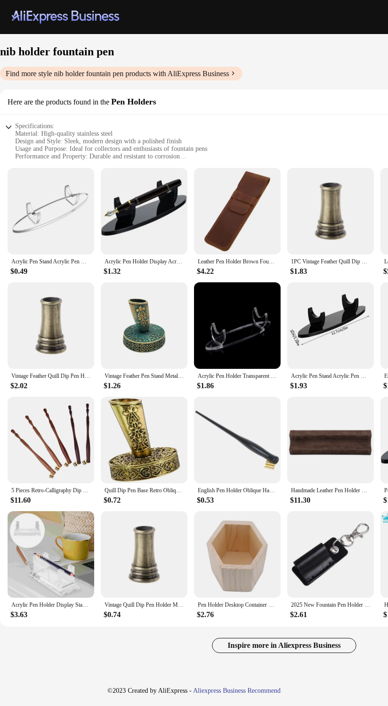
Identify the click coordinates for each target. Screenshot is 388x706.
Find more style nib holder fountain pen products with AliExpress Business (117, 74)
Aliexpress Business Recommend (237, 690)
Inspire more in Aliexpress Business (284, 645)
